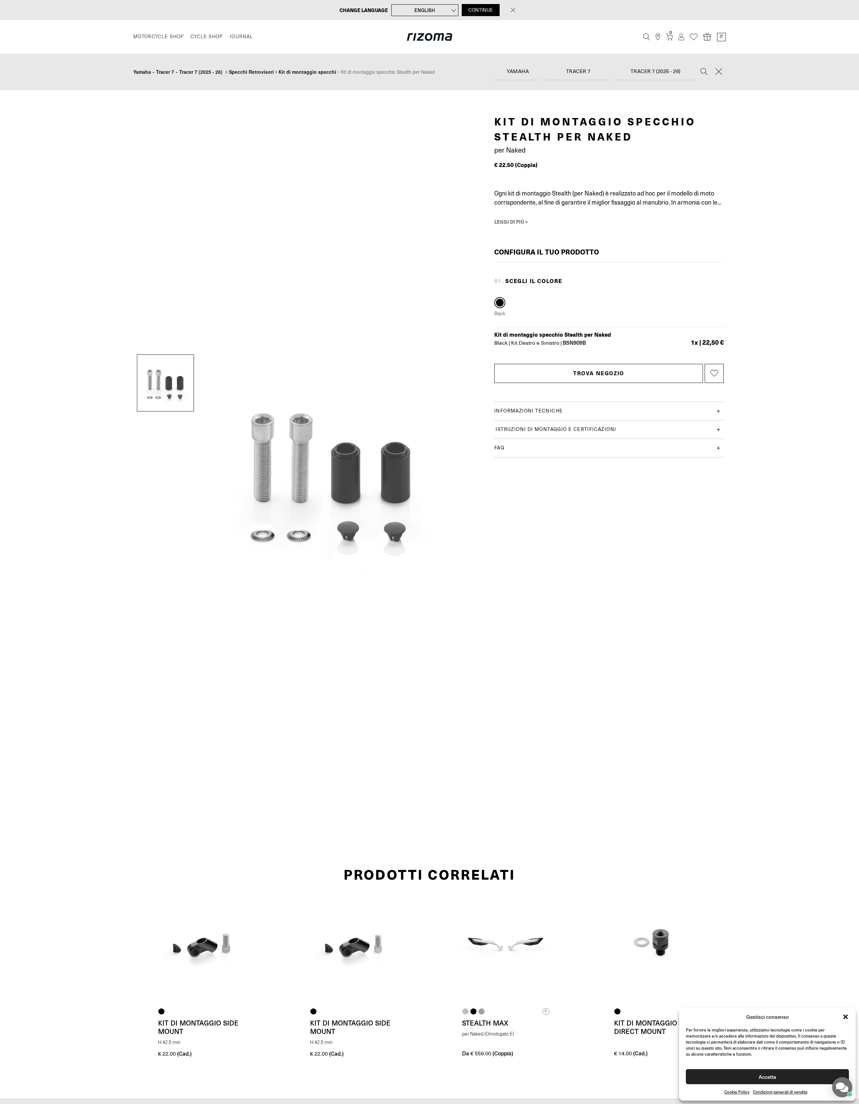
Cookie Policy (737, 1092)
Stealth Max (485, 1023)
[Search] (704, 72)
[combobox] (517, 72)
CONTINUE (480, 10)
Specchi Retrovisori (251, 71)
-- (177, 71)
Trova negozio (598, 373)
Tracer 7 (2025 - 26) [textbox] (655, 71)
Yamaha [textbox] (518, 71)
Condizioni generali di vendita (780, 1092)
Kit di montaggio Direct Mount (645, 1027)
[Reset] (718, 72)
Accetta (767, 1076)
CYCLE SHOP (207, 37)
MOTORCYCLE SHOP (158, 37)
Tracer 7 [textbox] (578, 71)
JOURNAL (241, 37)
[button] (845, 1016)
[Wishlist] (694, 37)
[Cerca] (646, 37)
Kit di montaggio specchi (307, 71)
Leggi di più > (511, 221)
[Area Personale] (681, 37)
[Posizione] (658, 37)
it (721, 37)
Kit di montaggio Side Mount (198, 1027)
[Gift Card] (707, 37)
